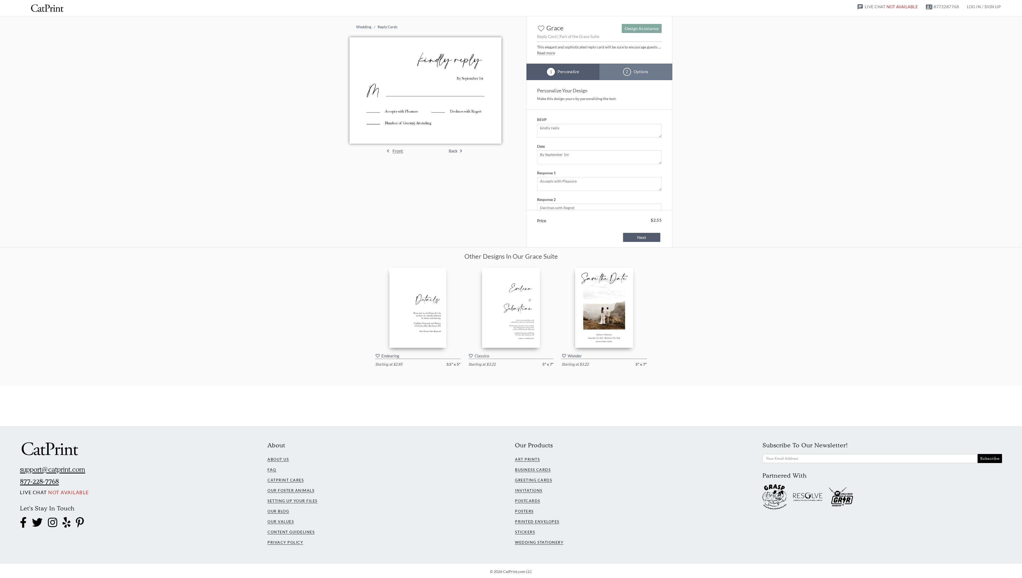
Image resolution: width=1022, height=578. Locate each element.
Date (541, 146)
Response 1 (546, 173)
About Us (278, 459)
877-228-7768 (39, 481)
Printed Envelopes (537, 521)
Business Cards (533, 469)
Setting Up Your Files (292, 500)
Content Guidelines (291, 532)
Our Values (280, 521)
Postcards (527, 500)
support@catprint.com (52, 469)
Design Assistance (642, 28)
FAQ (271, 469)
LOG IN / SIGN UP (984, 6)
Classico (482, 355)
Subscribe (990, 458)
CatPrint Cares (285, 480)
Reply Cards (387, 26)
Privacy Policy (285, 542)
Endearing (390, 355)
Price (541, 220)
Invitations (528, 490)
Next (641, 237)
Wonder (575, 355)
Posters (524, 511)
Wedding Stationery (539, 542)
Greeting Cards (533, 480)
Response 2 (546, 199)
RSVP (542, 119)
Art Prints (527, 459)
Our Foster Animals (290, 490)
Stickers (525, 532)
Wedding (363, 26)
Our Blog (278, 511)
